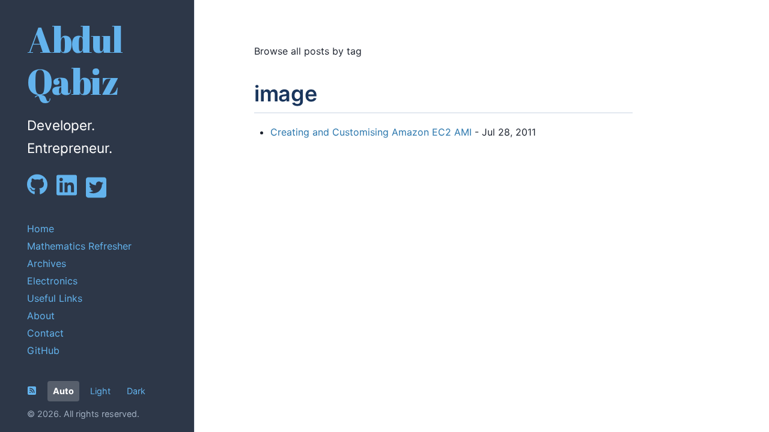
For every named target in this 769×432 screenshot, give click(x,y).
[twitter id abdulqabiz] (100, 196)
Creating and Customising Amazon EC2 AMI (371, 132)
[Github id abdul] (41, 191)
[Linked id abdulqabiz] (71, 193)
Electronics (52, 281)
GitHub (43, 350)
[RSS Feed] (32, 391)
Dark (136, 391)
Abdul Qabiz (75, 60)
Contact (45, 333)
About (41, 316)
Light (100, 391)
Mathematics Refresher (79, 246)
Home (40, 229)
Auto (63, 391)
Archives (46, 263)
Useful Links (54, 298)
